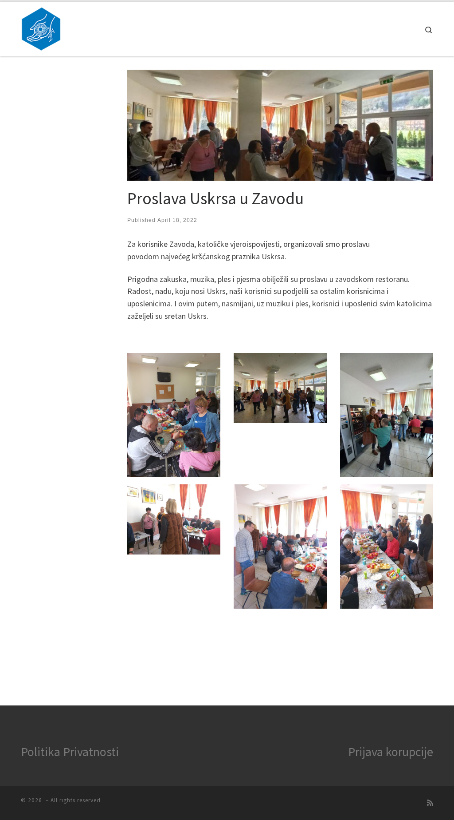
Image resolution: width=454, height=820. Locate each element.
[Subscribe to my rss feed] (430, 802)
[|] (41, 27)
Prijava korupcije (390, 752)
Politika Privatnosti (70, 752)
